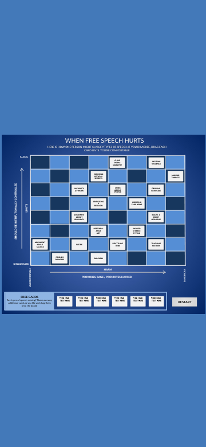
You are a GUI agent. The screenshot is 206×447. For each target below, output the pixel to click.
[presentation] (64, 300)
